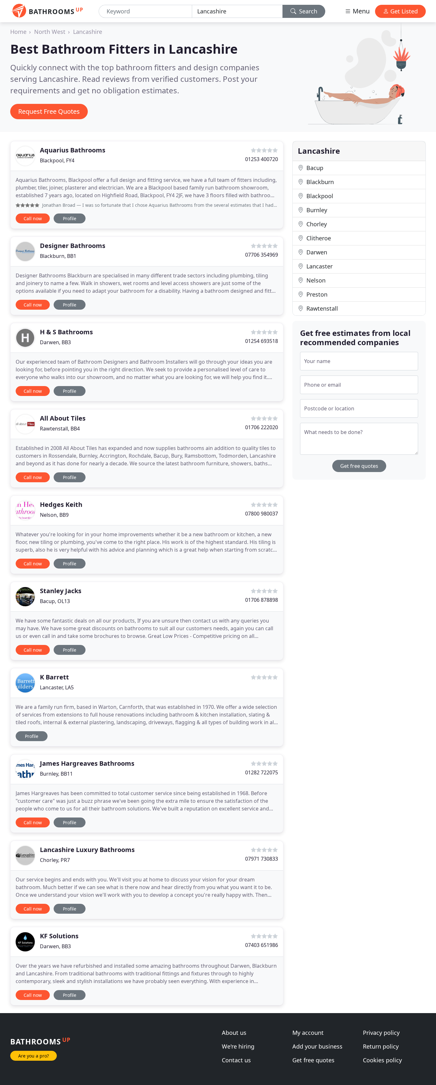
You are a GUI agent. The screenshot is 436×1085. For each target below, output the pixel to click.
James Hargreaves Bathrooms (87, 763)
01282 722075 (261, 772)
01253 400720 (261, 159)
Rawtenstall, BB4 (60, 428)
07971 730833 (261, 858)
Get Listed (403, 11)
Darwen (316, 252)
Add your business (317, 1046)
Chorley (316, 224)
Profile (69, 218)
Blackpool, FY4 (57, 160)
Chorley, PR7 (55, 860)
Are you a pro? (33, 1056)
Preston (316, 294)
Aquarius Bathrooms (72, 150)
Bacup (314, 168)
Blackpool (319, 196)
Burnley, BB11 (56, 773)
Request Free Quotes (49, 111)
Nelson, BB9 (54, 514)
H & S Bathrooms (66, 332)
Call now (33, 218)
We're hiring (238, 1046)
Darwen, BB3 (55, 342)
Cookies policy (382, 1060)
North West (49, 31)
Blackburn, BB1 (58, 256)
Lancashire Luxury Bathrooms (87, 849)
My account (308, 1032)
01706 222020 (261, 427)
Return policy (381, 1046)
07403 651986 (261, 945)
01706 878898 (261, 599)
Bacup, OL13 (55, 601)
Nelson (315, 280)
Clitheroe (318, 238)
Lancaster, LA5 (57, 687)
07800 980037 (261, 513)
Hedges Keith (61, 504)
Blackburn (319, 182)
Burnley (316, 210)
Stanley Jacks (60, 590)
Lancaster (319, 266)
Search (307, 11)
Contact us (236, 1060)
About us (234, 1032)
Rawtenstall (321, 308)
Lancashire (87, 31)
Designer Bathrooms (72, 245)
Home (18, 31)
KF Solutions (59, 936)
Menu (360, 11)
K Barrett (54, 677)
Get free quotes (359, 465)
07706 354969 (261, 254)
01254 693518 (261, 341)
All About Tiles (63, 418)
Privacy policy (381, 1032)
